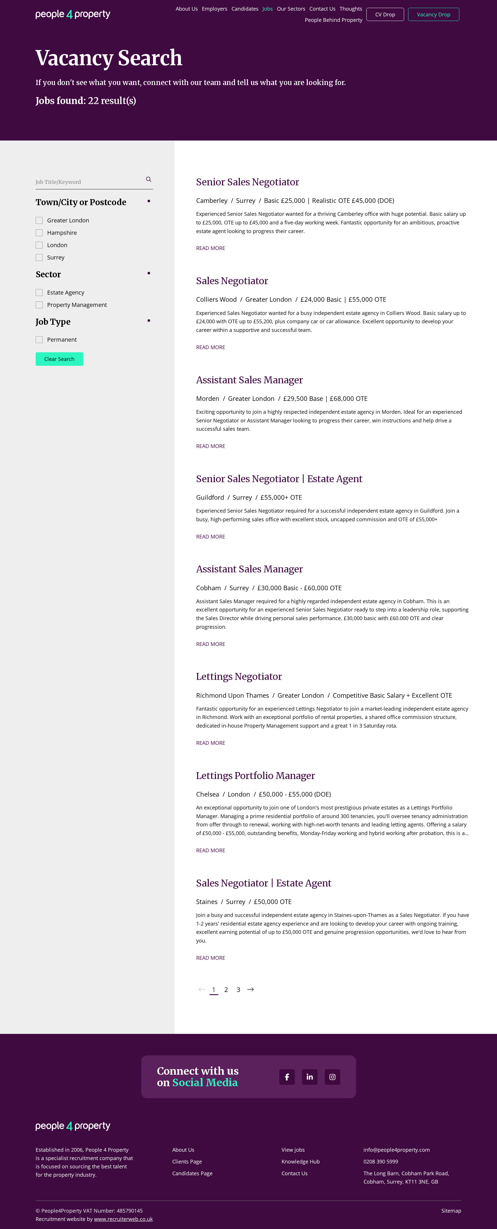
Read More (210, 248)
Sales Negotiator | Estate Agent (264, 883)
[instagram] (332, 1077)
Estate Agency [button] (65, 292)
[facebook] (287, 1077)
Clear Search (59, 358)
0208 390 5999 (381, 1161)
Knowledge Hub (301, 1161)
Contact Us (322, 8)
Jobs (268, 8)
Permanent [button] (62, 339)
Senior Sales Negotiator (247, 182)
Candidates (245, 8)
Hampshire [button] (62, 232)
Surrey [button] (55, 257)
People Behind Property (333, 19)
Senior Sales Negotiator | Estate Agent (279, 479)
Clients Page (187, 1161)
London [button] (57, 245)
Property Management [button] (77, 305)
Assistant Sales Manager (249, 380)
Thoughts (351, 8)
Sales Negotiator (232, 281)
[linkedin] (310, 1077)
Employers (215, 8)
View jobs (293, 1149)
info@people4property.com (397, 1149)
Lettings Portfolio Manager (255, 776)
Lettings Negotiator (239, 676)
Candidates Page (192, 1173)
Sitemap (451, 1210)
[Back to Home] (73, 14)
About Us (187, 8)
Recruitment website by (94, 1218)
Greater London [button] (68, 220)
